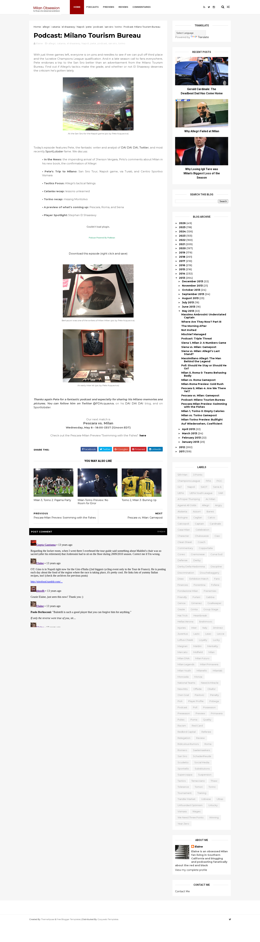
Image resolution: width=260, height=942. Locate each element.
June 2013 (189, 306)
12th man (182, 474)
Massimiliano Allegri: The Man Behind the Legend (201, 360)
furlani (196, 597)
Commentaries (141, 7)
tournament (185, 793)
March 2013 (190, 433)
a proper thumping (189, 499)
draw (181, 578)
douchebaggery (209, 572)
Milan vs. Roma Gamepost (198, 380)
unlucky (213, 805)
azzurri (197, 511)
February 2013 (191, 437)
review (200, 738)
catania (55, 26)
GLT (180, 486)
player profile (196, 701)
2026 (182, 223)
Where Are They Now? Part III (201, 321)
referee (206, 731)
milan (212, 652)
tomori (199, 786)
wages (196, 811)
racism (182, 725)
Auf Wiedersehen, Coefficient (201, 423)
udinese (206, 799)
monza (198, 676)
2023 (182, 235)
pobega (214, 701)
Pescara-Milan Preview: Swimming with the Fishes (204, 405)
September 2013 (193, 294)
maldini (197, 646)
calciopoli (183, 523)
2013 (182, 277)
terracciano (198, 780)
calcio (211, 517)
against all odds (187, 505)
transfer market (186, 799)
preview (200, 713)
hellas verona (185, 621)
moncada (183, 676)
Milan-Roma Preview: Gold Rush (202, 384)
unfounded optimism (190, 805)
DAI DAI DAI (129, 147)
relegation (184, 738)
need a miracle (209, 682)
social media (201, 762)
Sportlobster (42, 407)
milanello (202, 670)
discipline (216, 566)
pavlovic (199, 695)
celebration (202, 529)
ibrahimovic (205, 621)
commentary (185, 548)
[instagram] (214, 7)
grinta (194, 609)
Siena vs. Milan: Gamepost (198, 347)
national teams (186, 682)
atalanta (182, 511)
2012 (182, 447)
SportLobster (54, 151)
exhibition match (198, 578)
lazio (196, 633)
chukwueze (202, 535)
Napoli (80, 26)
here (143, 435)
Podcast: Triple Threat (196, 338)
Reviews (123, 7)
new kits (182, 689)
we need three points (190, 817)
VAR (220, 493)
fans (216, 578)
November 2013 (192, 285)
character (183, 535)
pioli (180, 701)
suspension (204, 774)
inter (194, 627)
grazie (181, 609)
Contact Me (182, 891)
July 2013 (188, 302)
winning (214, 817)
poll (195, 707)
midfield (198, 652)
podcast (98, 26)
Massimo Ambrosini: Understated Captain (203, 316)
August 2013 (190, 298)
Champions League (189, 480)
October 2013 (191, 289)
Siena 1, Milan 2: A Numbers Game (203, 342)
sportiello (183, 768)
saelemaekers (201, 750)
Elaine (199, 846)
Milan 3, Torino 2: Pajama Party (52, 500)
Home (77, 7)
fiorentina (199, 584)
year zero (183, 823)
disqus (161, 531)
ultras (220, 799)
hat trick (183, 615)
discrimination (186, 572)
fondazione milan (188, 590)
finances (183, 584)
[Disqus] (98, 583)
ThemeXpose (47, 919)
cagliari (197, 517)
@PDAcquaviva (103, 403)
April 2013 (189, 429)
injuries (182, 627)
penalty (214, 695)
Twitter (144, 147)
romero (182, 750)
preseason (184, 713)
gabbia (210, 597)
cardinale (215, 523)
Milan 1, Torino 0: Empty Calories (202, 411)
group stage (210, 609)
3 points (197, 474)
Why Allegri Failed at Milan (201, 131)
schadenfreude (202, 756)
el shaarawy (68, 26)
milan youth (184, 670)
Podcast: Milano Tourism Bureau (203, 399)
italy (205, 627)
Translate (203, 37)
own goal (183, 695)
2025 (182, 227)
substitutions (202, 768)
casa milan (184, 529)
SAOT (204, 486)
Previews (108, 7)
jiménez (218, 627)
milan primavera (209, 664)
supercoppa (185, 774)
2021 (182, 244)
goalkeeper (214, 603)
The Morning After (194, 326)
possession (209, 707)
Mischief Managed (193, 334)
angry (218, 505)
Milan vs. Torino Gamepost (199, 415)
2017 (182, 261)
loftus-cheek (185, 640)
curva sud (216, 554)
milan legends (186, 664)
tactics (182, 780)
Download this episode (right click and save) (98, 253)
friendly (182, 597)
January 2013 (191, 441)
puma (193, 719)
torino (118, 26)
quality (207, 719)
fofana (215, 584)
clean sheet (185, 542)
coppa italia (206, 548)
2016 (182, 265)
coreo (181, 554)
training (201, 793)
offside (197, 689)
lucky (216, 640)
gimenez (196, 603)
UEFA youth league (201, 493)
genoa (181, 603)
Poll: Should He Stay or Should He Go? (204, 367)
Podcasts (92, 7)
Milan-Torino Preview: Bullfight (202, 419)
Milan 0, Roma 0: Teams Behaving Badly (203, 374)
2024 (183, 231)
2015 (182, 269)
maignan (182, 646)
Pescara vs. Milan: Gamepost (200, 395)
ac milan (210, 499)
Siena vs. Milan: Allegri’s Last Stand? (200, 353)
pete (89, 26)
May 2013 (188, 311)
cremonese (198, 554)
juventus (183, 633)
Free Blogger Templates (68, 919)
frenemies (210, 590)
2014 (182, 273)
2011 (182, 451)
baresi (210, 511)
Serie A (217, 486)
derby (197, 560)
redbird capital (187, 731)
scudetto (183, 762)
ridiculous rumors (188, 744)
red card (197, 725)
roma (207, 744)
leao (208, 633)
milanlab (217, 670)
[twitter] (209, 7)
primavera (217, 713)
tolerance (183, 786)
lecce (220, 633)
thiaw (214, 780)
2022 (182, 240)
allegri (46, 26)
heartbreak (200, 615)
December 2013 (193, 281)
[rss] (204, 7)
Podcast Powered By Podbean (102, 238)
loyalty (203, 640)
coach (201, 542)
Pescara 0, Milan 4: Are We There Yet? (203, 390)
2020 (182, 248)
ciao (217, 535)
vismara (182, 811)
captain (199, 523)
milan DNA (183, 658)
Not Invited (188, 330)
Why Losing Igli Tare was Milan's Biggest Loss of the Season (202, 173)
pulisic (181, 719)
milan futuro (202, 658)
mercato (182, 652)
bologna (182, 517)
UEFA (181, 493)
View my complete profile (191, 870)
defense (182, 560)
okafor (211, 689)
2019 (182, 252)
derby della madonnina (191, 566)
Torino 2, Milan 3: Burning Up (139, 500)
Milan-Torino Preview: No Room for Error (93, 502)
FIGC (219, 480)
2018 (182, 256)
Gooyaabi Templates (107, 919)
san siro (109, 26)
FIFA (208, 480)
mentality (212, 646)
